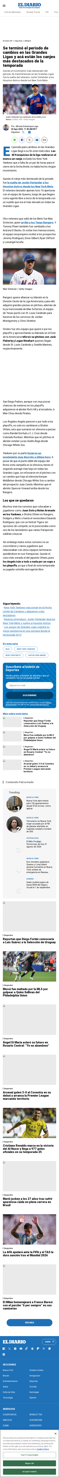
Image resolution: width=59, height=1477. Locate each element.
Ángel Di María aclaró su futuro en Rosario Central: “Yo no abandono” (39, 752)
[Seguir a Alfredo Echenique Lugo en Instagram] (29, 132)
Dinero (30, 879)
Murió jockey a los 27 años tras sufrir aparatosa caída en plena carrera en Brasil (27, 1202)
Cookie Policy (43, 1449)
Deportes (18, 41)
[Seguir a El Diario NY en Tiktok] (27, 1349)
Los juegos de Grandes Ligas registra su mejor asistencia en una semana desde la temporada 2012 (26, 631)
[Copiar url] (44, 140)
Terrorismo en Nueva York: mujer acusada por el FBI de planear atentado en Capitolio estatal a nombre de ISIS (39, 826)
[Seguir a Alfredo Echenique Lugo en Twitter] (23, 132)
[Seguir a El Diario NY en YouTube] (21, 1349)
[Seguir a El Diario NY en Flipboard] (38, 1349)
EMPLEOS (7, 1420)
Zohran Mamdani (12, 12)
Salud (5, 1387)
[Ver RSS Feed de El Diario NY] (4, 1354)
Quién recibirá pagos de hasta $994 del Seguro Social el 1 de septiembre (38, 885)
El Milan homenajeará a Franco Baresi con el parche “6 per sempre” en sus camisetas (28, 1305)
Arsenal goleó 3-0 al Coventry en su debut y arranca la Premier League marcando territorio (39, 767)
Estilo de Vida (9, 1392)
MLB (7, 649)
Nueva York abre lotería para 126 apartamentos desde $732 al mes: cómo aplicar (38, 804)
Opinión (33, 1397)
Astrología (32, 838)
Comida (33, 1387)
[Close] (55, 1433)
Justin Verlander (37, 655)
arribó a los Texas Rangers (37, 222)
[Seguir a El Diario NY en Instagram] (15, 1349)
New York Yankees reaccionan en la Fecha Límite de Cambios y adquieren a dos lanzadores (27, 611)
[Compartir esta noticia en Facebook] (22, 140)
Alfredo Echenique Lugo (27, 126)
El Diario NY (7, 41)
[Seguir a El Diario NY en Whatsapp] (49, 1349)
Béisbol (28, 41)
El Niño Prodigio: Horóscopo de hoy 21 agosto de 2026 (36, 844)
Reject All (29, 1463)
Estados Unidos (36, 1370)
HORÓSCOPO (36, 1425)
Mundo (6, 1376)
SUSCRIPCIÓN (36, 1420)
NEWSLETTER (36, 1414)
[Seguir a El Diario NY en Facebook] (4, 1349)
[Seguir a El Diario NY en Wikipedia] (44, 1349)
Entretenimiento (10, 1381)
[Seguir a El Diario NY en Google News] (32, 1349)
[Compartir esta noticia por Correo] (37, 140)
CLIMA (6, 1425)
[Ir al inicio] (14, 1342)
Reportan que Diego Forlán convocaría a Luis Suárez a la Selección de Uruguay (38, 723)
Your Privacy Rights (29, 1455)
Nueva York (32, 797)
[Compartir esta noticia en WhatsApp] (15, 140)
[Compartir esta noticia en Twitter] (29, 140)
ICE (47, 12)
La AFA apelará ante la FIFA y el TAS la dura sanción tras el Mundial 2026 (28, 1253)
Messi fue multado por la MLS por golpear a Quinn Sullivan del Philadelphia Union (40, 738)
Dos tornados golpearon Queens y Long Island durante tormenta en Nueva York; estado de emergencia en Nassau (39, 867)
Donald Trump (33, 12)
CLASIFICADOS (9, 1414)
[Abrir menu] (4, 5)
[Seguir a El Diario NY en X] (9, 1349)
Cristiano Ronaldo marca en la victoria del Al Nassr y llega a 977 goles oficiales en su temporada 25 (28, 1149)
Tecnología (8, 1397)
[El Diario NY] (29, 5)
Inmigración (35, 1376)
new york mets (13, 655)
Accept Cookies (29, 1471)
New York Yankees (26, 649)
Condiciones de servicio (39, 705)
